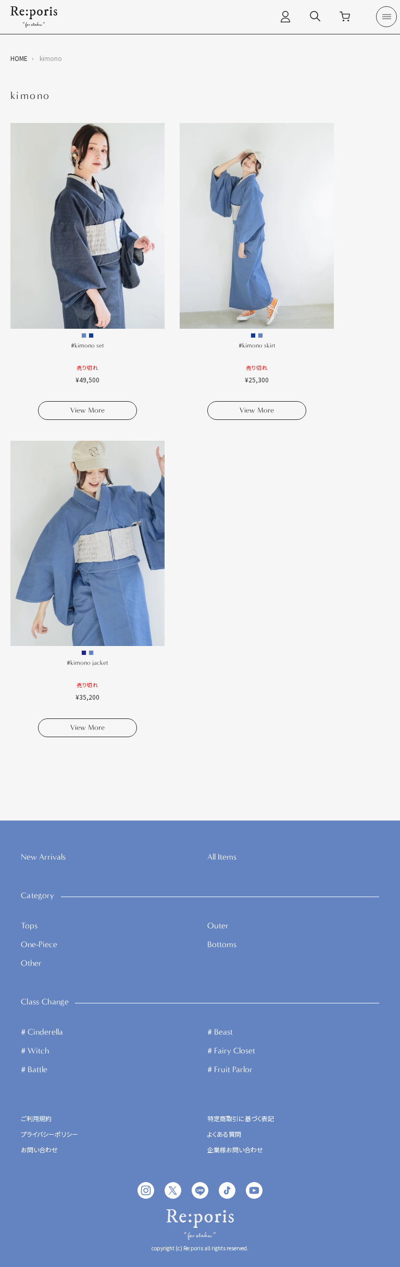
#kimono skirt (257, 345)
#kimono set (87, 345)
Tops (29, 925)
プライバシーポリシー (49, 1134)
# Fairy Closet (231, 1050)
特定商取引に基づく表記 (240, 1119)
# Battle (34, 1069)
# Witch (35, 1050)
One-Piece (39, 944)
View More (87, 410)
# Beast (220, 1032)
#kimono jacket (87, 662)
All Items (221, 857)
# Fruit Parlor (230, 1069)
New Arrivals (43, 857)
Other (31, 963)
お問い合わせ (39, 1150)
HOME (19, 58)
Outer (218, 925)
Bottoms (221, 944)
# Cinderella (42, 1032)
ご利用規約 (36, 1119)
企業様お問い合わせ (235, 1150)
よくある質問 (224, 1134)
